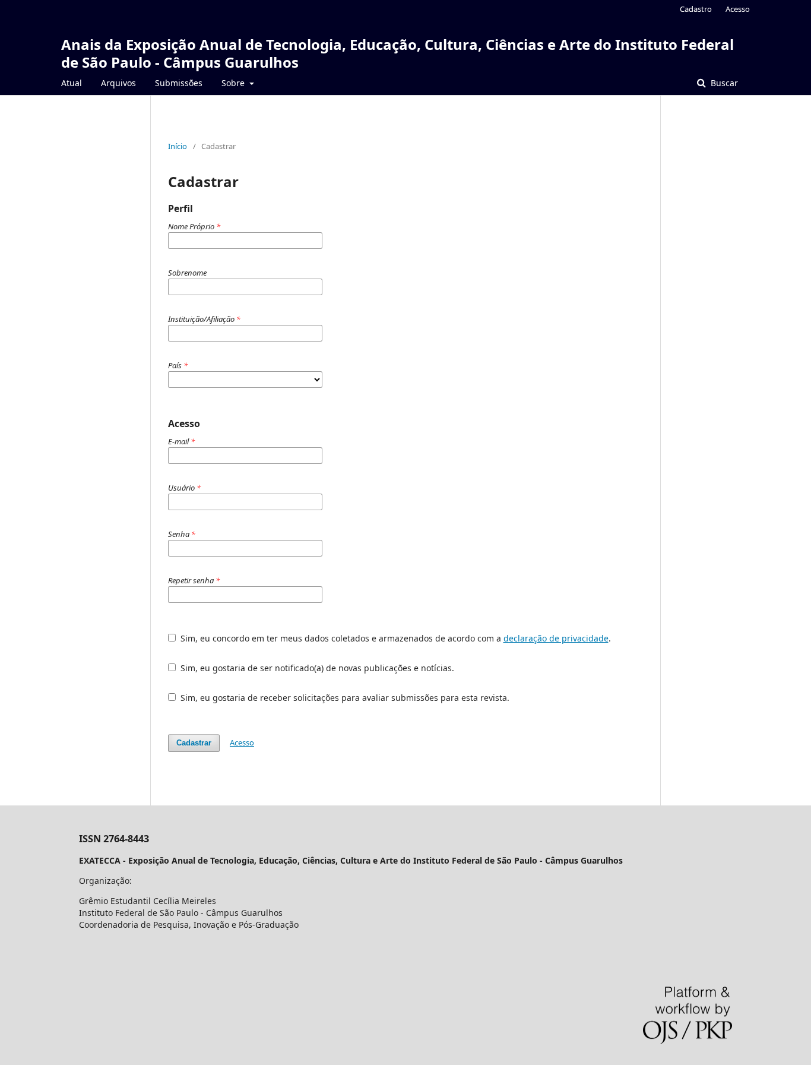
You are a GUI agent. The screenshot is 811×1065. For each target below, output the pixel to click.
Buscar (723, 83)
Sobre (234, 83)
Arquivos (118, 83)
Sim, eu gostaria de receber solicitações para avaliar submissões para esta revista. (343, 697)
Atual (71, 83)
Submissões (178, 83)
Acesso (738, 9)
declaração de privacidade (556, 638)
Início (177, 146)
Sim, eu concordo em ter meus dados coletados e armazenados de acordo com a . (394, 638)
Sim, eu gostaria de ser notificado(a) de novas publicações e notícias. (316, 668)
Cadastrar (193, 742)
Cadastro (696, 9)
